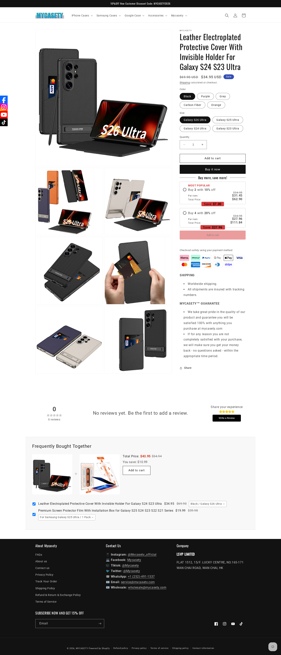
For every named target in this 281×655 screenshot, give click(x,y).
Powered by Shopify (99, 648)
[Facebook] (4, 99)
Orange (216, 104)
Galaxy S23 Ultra (227, 128)
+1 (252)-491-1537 (141, 576)
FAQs (38, 554)
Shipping (185, 82)
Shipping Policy (45, 588)
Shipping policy (180, 648)
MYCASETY (82, 648)
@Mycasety (130, 565)
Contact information (203, 648)
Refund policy (120, 648)
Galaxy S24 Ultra (195, 128)
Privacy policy (139, 648)
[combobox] (208, 504)
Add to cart (213, 235)
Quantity (184, 137)
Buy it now (212, 169)
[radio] (212, 194)
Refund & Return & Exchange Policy (58, 594)
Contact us (42, 568)
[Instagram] (4, 107)
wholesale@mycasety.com (147, 587)
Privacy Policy (44, 574)
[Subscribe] (100, 623)
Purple (205, 96)
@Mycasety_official (142, 554)
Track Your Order (46, 581)
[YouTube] (4, 115)
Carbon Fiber (192, 104)
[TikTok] (4, 122)
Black (187, 96)
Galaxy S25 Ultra (227, 119)
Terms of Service (46, 601)
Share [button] (188, 367)
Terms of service (159, 648)
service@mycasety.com (138, 582)
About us (41, 561)
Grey (223, 96)
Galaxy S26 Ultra (195, 119)
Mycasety (134, 560)
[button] (81, 15)
